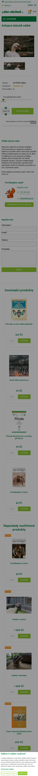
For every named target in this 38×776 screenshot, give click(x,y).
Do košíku (24, 341)
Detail (12, 341)
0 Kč (34, 12)
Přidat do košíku (22, 111)
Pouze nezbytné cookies (9, 773)
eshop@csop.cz (26, 198)
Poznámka (6, 249)
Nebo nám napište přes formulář (19, 205)
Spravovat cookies (7, 769)
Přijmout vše (22, 773)
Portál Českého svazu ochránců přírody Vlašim (18, 2)
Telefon (5, 240)
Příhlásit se (7, 5)
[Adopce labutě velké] (19, 46)
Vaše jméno (6, 225)
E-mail (4, 233)
